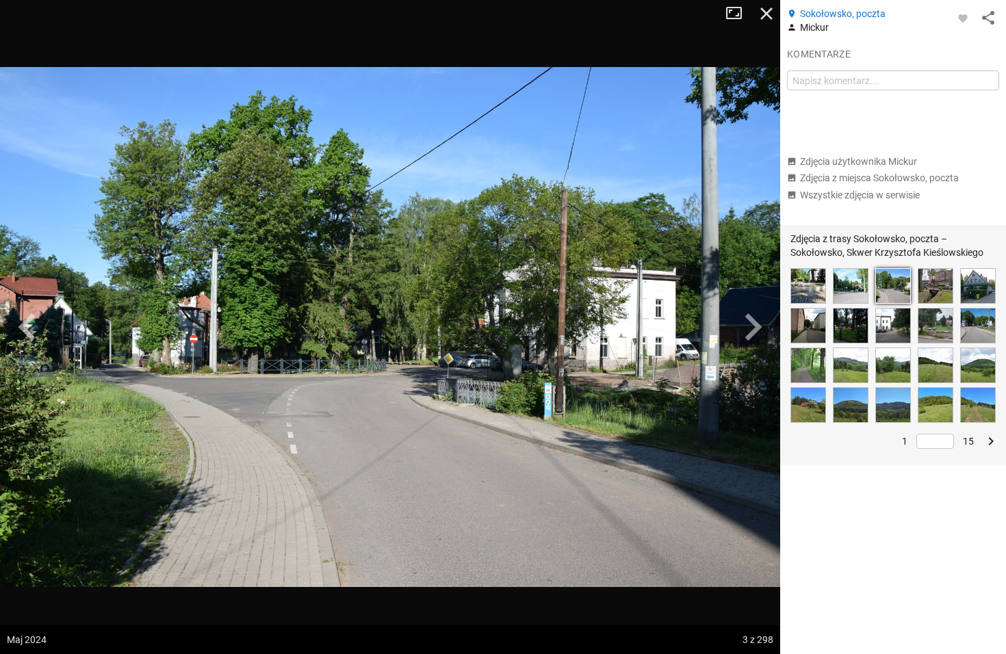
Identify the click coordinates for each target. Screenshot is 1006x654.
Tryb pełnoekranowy (739, 13)
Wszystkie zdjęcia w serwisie (860, 194)
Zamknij (766, 13)
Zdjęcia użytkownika (858, 161)
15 (968, 441)
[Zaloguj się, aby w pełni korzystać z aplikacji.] (963, 17)
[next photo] (752, 327)
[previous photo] (27, 327)
